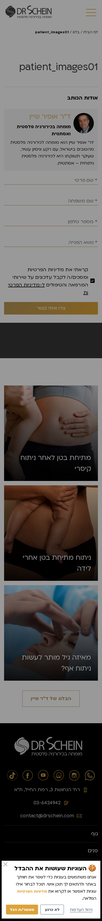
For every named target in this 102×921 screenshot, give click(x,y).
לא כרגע (52, 909)
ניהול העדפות (81, 909)
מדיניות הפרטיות (32, 891)
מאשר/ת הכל (22, 909)
